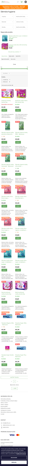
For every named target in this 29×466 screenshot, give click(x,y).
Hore (15, 388)
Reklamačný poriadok (5, 408)
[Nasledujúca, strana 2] (14, 381)
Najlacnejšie (11, 56)
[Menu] (25, 1)
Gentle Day (6, 79)
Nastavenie (14, 457)
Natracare (6, 82)
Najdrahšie (18, 56)
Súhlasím (13, 462)
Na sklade (6, 73)
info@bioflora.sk (6, 423)
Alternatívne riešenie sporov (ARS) (8, 412)
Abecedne (13, 59)
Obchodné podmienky (6, 399)
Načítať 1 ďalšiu (14, 377)
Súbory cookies (4, 402)
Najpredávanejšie (5, 59)
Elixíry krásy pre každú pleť (7, 446)
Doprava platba (4, 406)
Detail (4, 110)
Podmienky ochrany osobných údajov (9, 401)
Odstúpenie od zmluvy (6, 410)
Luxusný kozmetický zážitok (7, 442)
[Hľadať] (17, 1)
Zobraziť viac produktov (13, 51)
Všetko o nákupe (4, 404)
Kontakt (2, 414)
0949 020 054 (6, 427)
